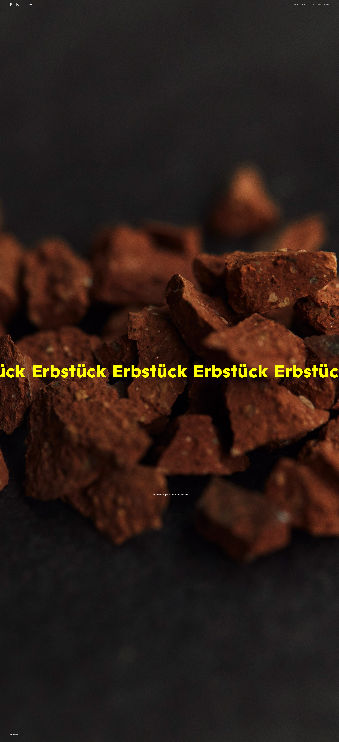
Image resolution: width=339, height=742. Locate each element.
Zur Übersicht (14, 734)
